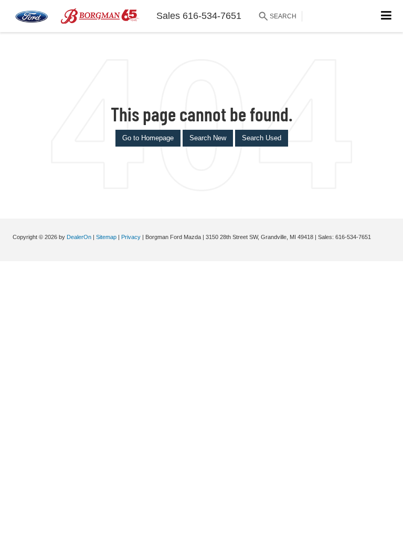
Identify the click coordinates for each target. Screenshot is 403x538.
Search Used (261, 138)
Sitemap (106, 237)
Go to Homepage (148, 138)
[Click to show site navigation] (386, 16)
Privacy (131, 237)
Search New (207, 138)
